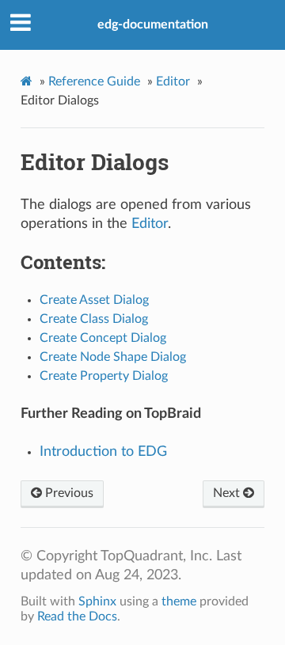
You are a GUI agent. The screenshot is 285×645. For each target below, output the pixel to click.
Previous (67, 493)
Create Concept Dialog (103, 338)
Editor (173, 81)
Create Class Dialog (94, 319)
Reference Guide (94, 81)
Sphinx (97, 601)
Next (228, 493)
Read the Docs (77, 616)
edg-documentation (152, 24)
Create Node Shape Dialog (113, 357)
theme (179, 601)
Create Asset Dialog (94, 300)
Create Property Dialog (104, 376)
